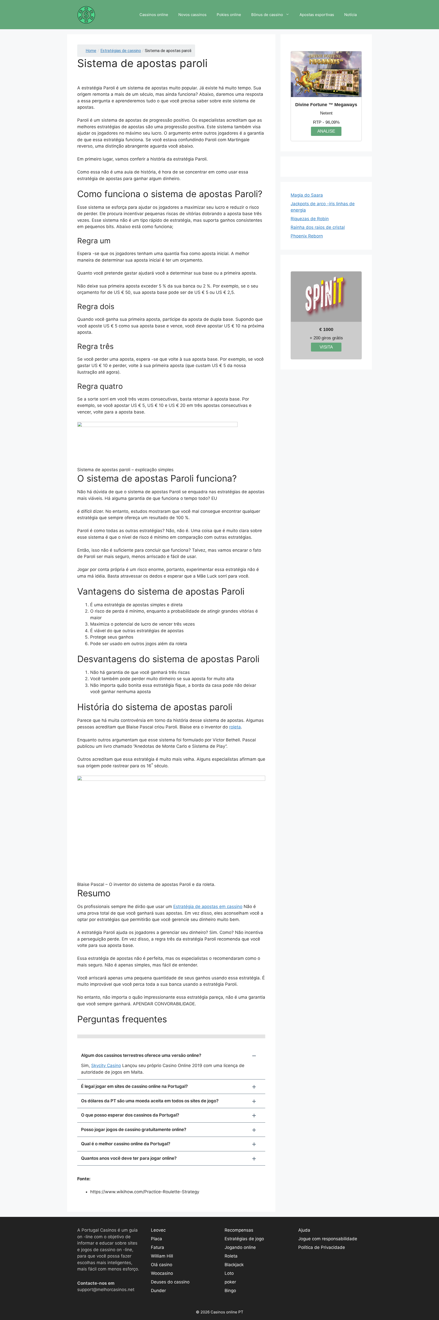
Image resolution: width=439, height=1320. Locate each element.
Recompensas (239, 1230)
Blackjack (234, 1264)
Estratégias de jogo (244, 1238)
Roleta (231, 1256)
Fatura (157, 1247)
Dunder (158, 1290)
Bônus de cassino (267, 14)
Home (91, 50)
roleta (235, 726)
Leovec (158, 1230)
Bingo (230, 1290)
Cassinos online (153, 14)
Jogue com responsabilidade (327, 1238)
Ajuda (304, 1230)
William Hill (162, 1256)
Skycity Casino (106, 1065)
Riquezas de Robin (310, 218)
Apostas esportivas (317, 14)
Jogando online (240, 1247)
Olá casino (161, 1264)
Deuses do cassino (170, 1281)
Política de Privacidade (321, 1247)
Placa (156, 1238)
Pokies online (229, 14)
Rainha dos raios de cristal (318, 227)
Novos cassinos (192, 14)
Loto (229, 1273)
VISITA (326, 347)
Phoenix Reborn (307, 235)
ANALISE (326, 131)
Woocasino (162, 1273)
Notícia (350, 14)
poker (230, 1281)
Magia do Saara (307, 195)
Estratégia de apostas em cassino (207, 906)
